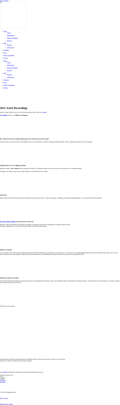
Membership (10, 35)
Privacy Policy (4, 398)
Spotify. (45, 112)
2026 (5, 43)
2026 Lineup (10, 47)
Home (5, 31)
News (5, 53)
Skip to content (4, 0)
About (9, 33)
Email (2, 377)
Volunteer (6, 50)
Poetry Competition (9, 55)
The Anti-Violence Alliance (8, 221)
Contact (6, 58)
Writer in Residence (12, 38)
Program (9, 45)
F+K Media (3, 115)
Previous (9, 40)
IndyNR (4, 372)
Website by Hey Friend (6, 404)
